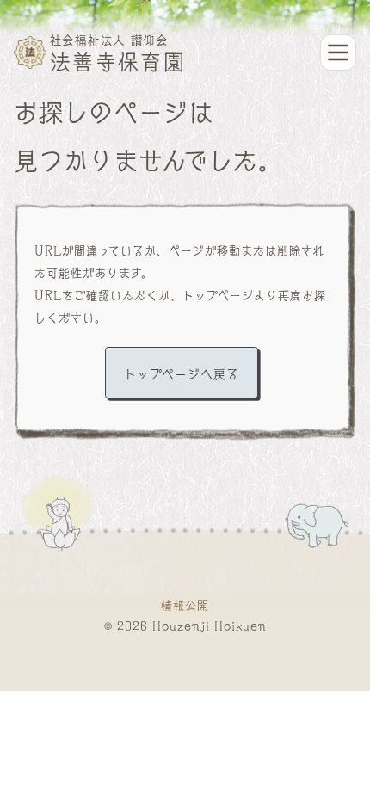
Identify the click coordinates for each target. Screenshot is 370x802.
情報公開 (185, 604)
